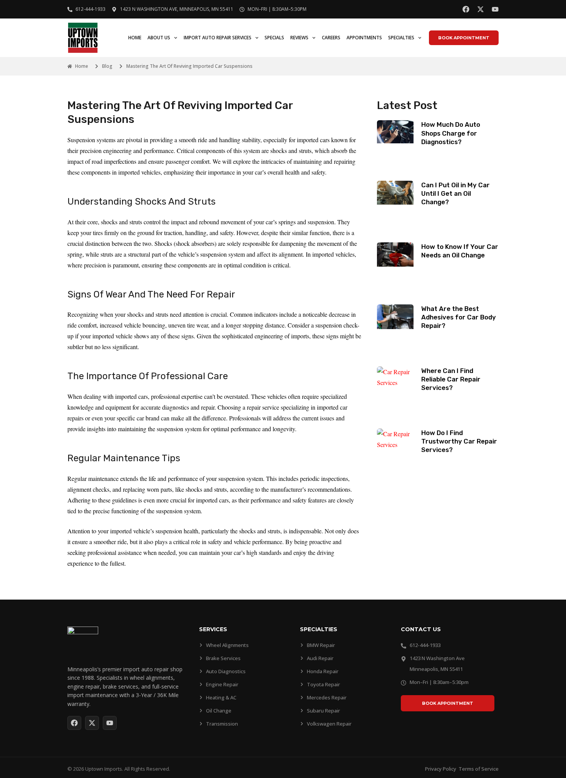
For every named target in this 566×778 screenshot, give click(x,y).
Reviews (299, 37)
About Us (158, 37)
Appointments (364, 37)
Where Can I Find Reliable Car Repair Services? (451, 379)
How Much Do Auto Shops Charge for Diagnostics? (450, 133)
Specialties (401, 37)
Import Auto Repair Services (217, 37)
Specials (274, 37)
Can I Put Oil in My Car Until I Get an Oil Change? (455, 193)
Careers (331, 37)
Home (134, 37)
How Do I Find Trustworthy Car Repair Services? (459, 441)
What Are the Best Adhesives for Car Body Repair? (458, 317)
